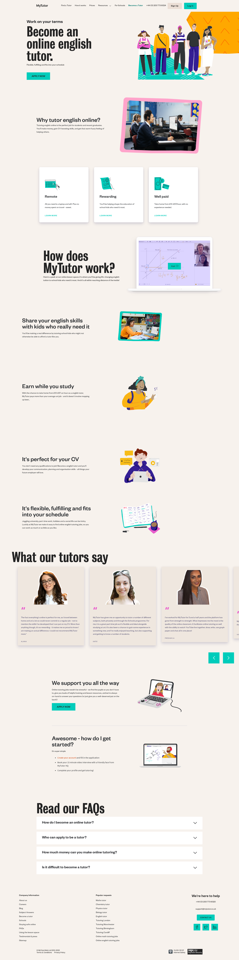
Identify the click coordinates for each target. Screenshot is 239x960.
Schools (22, 921)
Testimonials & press (28, 937)
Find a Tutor (66, 6)
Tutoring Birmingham (105, 929)
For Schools (120, 6)
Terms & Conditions (44, 953)
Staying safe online (27, 925)
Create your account (66, 757)
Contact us (205, 917)
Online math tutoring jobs (107, 937)
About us (23, 901)
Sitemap (22, 941)
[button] (104, 5)
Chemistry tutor (103, 905)
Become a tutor (26, 917)
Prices (92, 6)
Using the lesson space (29, 933)
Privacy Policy (59, 953)
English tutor (101, 917)
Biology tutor (101, 913)
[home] (47, 5)
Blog (21, 909)
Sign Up (175, 6)
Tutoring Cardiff (103, 933)
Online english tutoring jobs (107, 941)
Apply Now (63, 707)
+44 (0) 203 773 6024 (156, 6)
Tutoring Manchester (105, 925)
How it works (80, 6)
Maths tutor (101, 901)
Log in (190, 6)
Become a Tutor (135, 6)
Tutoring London (103, 921)
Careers (22, 905)
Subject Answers (26, 913)
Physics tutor (101, 909)
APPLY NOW (38, 76)
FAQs (21, 929)
